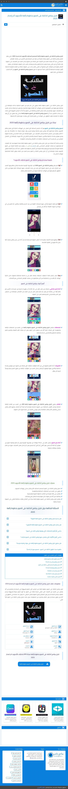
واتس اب (9, 778)
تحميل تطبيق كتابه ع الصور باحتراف (52, 559)
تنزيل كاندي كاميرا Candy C (53, 577)
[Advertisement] (34, 42)
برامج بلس (55, 787)
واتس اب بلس (17, 778)
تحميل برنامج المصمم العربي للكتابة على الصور (49, 565)
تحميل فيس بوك (16, 753)
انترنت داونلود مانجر (15, 764)
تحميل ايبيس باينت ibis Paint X (53, 574)
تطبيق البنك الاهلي (16, 772)
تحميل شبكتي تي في (15, 767)
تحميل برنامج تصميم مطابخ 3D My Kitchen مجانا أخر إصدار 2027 (58, 719)
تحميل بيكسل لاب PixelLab (53, 571)
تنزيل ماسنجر (17, 759)
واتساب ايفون (16, 756)
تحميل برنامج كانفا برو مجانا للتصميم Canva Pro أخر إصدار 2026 (10, 719)
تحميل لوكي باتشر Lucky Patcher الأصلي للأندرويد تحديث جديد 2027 (26, 719)
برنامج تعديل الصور (48, 10)
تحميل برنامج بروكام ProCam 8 (53, 568)
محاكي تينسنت (16, 761)
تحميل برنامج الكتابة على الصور (54, 128)
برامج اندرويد (57, 10)
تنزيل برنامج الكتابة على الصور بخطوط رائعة (31, 664)
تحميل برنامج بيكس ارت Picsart (53, 562)
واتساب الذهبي (16, 781)
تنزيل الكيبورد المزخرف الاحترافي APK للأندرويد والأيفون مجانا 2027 (43, 719)
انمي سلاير (17, 770)
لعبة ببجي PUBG (16, 775)
